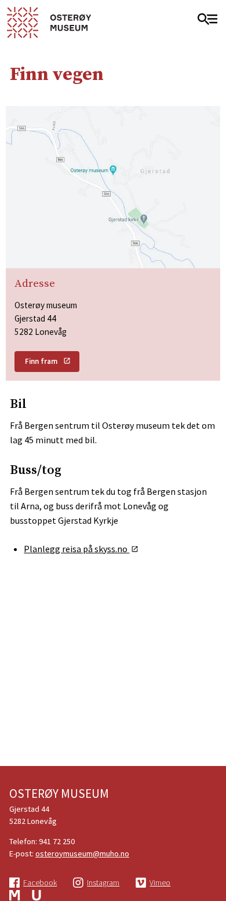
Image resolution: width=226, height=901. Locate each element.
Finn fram (41, 361)
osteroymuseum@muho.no (82, 853)
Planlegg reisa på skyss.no (76, 549)
